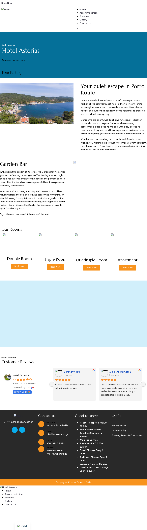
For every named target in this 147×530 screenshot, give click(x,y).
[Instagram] (22, 430)
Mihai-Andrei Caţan (120, 371)
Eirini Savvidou (72, 371)
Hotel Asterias (21, 375)
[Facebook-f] (15, 430)
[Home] (5, 9)
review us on (20, 391)
